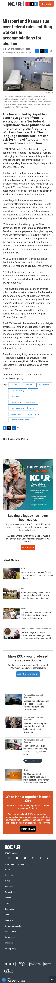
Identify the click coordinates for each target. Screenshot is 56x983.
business (15, 396)
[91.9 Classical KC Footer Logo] (21, 964)
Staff (7, 903)
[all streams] (52, 979)
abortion (28, 385)
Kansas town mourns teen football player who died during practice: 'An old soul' (37, 575)
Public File (9, 943)
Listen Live (9, 875)
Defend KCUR (28, 828)
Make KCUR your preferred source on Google (28, 658)
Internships (9, 920)
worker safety (17, 391)
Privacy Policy (10, 949)
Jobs (7, 915)
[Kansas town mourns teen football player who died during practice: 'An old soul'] (11, 573)
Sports (24, 568)
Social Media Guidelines (14, 926)
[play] (4, 979)
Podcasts (9, 887)
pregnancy (16, 414)
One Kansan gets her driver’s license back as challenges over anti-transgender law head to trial (36, 635)
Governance (10, 937)
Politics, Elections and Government (36, 629)
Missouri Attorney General (23, 402)
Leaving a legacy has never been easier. (28, 518)
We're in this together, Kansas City (28, 799)
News (23, 588)
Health (14, 385)
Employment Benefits (21, 420)
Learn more (28, 547)
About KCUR (10, 870)
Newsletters (10, 892)
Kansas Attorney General (23, 408)
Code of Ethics (11, 932)
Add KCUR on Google (28, 673)
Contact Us (9, 909)
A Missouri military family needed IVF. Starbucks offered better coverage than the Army (36, 615)
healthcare (44, 385)
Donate (47, 4)
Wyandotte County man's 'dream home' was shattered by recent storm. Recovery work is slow (35, 595)
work (33, 391)
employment (34, 414)
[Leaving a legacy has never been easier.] (28, 484)
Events (8, 898)
